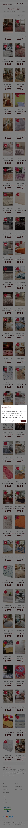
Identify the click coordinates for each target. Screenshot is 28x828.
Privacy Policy (5, 417)
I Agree (23, 420)
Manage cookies (8, 420)
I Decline (17, 420)
